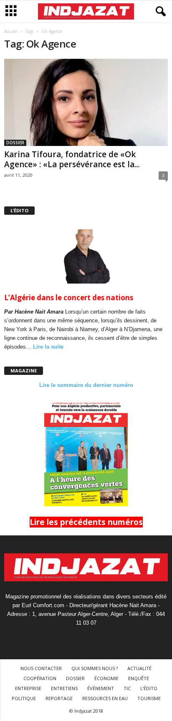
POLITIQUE (24, 698)
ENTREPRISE (28, 688)
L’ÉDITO (148, 688)
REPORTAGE (59, 698)
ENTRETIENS (64, 688)
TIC (127, 688)
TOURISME (149, 698)
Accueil (11, 31)
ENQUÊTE (138, 678)
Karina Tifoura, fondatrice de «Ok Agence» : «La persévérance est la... (71, 159)
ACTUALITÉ (139, 668)
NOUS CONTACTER (41, 668)
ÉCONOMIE (106, 678)
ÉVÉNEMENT (100, 688)
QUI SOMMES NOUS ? (94, 668)
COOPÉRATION (39, 678)
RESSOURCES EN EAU (105, 698)
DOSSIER (15, 143)
